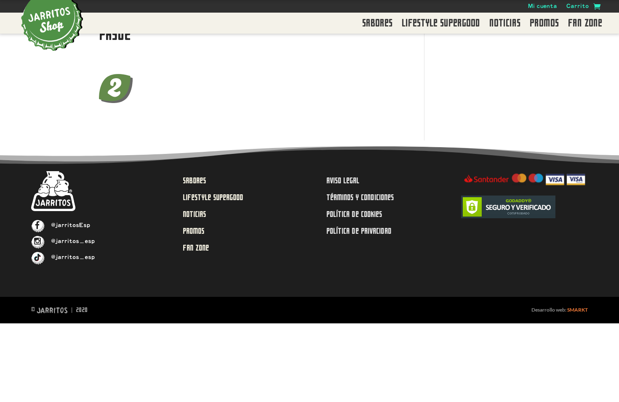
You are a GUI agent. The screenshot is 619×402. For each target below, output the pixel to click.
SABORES (194, 180)
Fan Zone (585, 24)
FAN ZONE (196, 248)
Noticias (504, 24)
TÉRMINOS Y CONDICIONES (360, 197)
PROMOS (193, 231)
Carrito (577, 7)
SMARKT (577, 310)
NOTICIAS (194, 214)
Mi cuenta (542, 7)
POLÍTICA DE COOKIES (354, 214)
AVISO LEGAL (342, 180)
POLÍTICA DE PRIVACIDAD (359, 231)
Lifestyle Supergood (441, 24)
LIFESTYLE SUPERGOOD (213, 197)
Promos (544, 24)
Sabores (377, 24)
